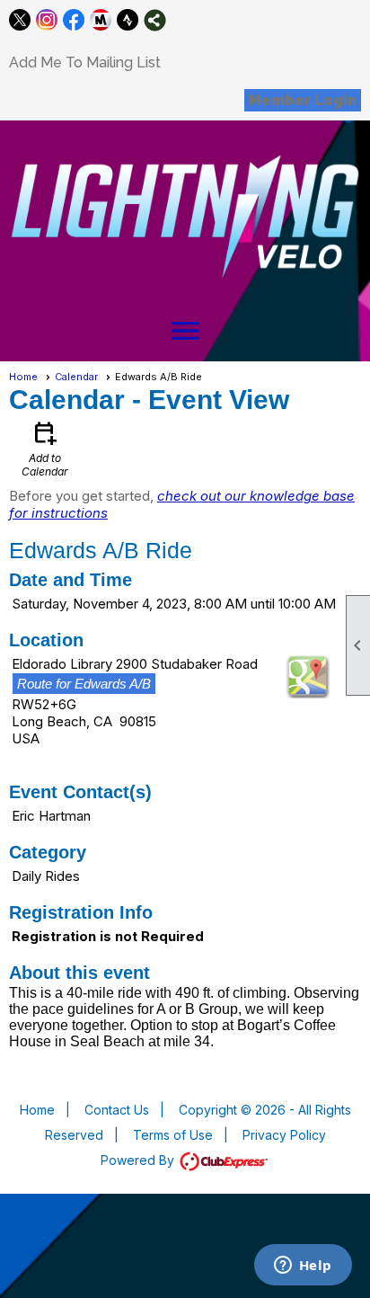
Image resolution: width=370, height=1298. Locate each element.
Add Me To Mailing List (85, 62)
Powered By (139, 1160)
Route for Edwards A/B (84, 683)
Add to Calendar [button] (45, 448)
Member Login (303, 100)
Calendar (76, 376)
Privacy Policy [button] (284, 1134)
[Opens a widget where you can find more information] (302, 1266)
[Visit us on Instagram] (47, 20)
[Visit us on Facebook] (74, 20)
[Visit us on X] (20, 20)
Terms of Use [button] (173, 1134)
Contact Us (116, 1109)
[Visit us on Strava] (128, 20)
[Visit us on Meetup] (101, 20)
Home (23, 376)
